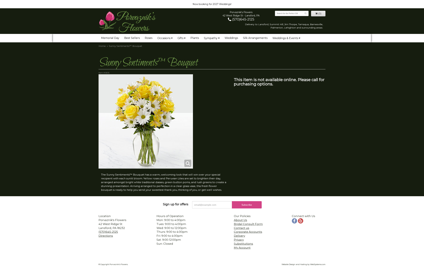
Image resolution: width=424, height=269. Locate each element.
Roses (148, 38)
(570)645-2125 (242, 19)
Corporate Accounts (248, 231)
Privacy (239, 239)
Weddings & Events (285, 38)
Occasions (163, 38)
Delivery (239, 235)
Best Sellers (132, 38)
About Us (240, 220)
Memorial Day (110, 38)
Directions (106, 235)
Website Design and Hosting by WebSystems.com (303, 264)
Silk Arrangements (255, 38)
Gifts (180, 38)
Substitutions (243, 243)
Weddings (231, 38)
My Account (242, 247)
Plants (194, 38)
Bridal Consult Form (248, 224)
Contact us (241, 228)
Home (102, 46)
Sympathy (210, 38)
